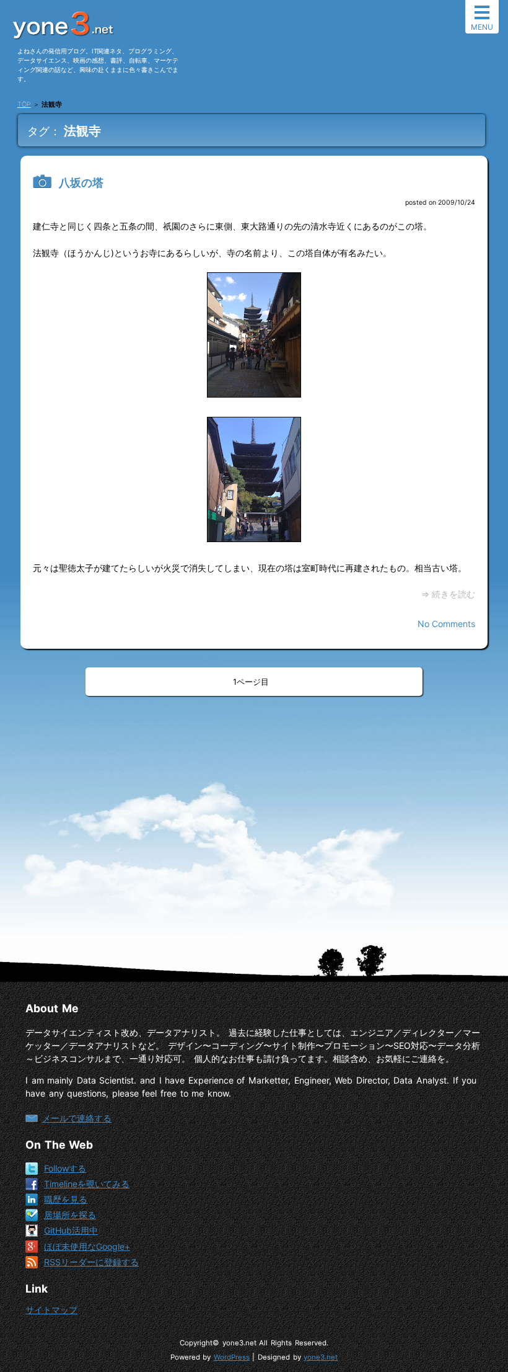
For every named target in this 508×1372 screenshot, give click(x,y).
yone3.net (321, 1357)
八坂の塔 (81, 182)
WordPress (232, 1357)
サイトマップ (51, 1309)
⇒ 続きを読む (448, 594)
